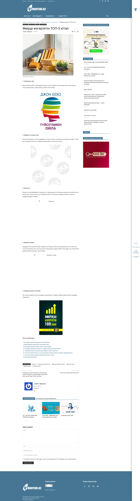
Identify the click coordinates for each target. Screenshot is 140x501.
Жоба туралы (30, 1)
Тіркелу (24, 1)
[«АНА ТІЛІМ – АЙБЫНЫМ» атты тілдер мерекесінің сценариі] (51, 408)
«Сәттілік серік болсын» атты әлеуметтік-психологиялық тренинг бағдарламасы (48, 352)
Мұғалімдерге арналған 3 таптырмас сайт (36, 344)
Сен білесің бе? (54, 22)
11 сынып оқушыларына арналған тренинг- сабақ (39, 355)
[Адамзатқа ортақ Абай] (70, 408)
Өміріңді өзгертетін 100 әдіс (58, 364)
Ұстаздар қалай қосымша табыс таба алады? (37, 346)
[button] (107, 16)
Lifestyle (47, 22)
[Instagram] (102, 1)
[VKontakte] (105, 1)
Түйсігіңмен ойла (36, 366)
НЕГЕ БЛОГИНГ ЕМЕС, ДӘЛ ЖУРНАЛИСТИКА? (96, 62)
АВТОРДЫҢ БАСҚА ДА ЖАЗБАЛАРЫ (46, 398)
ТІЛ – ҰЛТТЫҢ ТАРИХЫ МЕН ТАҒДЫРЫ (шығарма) (94, 68)
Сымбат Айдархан (27, 31)
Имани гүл (34, 364)
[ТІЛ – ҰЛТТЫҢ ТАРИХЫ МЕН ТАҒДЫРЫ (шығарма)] (31, 408)
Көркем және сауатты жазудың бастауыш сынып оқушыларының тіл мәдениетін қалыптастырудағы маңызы (95, 96)
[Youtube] (108, 1)
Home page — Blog (39, 22)
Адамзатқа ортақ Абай (67, 415)
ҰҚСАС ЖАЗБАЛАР (29, 398)
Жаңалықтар (25, 24)
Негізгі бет (27, 16)
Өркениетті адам (70, 364)
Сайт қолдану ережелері (40, 1)
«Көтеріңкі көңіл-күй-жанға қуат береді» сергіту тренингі (41, 350)
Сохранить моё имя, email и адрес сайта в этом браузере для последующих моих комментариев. (50, 459)
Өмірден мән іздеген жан (44, 364)
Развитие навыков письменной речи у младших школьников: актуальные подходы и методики (96, 82)
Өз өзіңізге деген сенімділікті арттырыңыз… (37, 342)
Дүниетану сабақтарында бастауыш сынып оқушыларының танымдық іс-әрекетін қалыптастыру (95, 122)
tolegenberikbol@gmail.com (63, 490)
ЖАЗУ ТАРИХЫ (88, 89)
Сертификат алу (50, 1)
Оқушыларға (49, 16)
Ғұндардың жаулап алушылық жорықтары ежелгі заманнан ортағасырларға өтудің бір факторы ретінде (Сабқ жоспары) (35, 374)
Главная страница (27, 22)
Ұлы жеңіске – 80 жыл (90, 115)
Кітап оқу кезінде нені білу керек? (69, 372)
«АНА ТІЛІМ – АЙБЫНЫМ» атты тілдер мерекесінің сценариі (94, 74)
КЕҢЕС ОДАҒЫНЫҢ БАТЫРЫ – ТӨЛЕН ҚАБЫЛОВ (94, 103)
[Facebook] (100, 1)
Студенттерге (62, 16)
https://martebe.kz (37, 386)
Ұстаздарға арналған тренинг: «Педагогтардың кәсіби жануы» (42, 348)
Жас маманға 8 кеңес (30, 357)
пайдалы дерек (27, 366)
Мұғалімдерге (37, 16)
